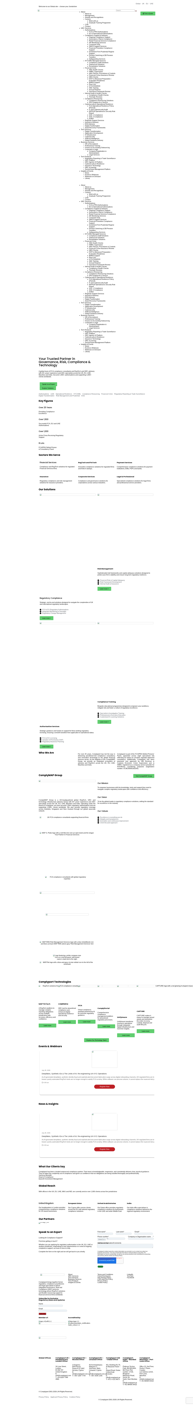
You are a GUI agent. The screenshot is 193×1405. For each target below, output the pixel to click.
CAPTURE (141, 1011)
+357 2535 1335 (96, 1376)
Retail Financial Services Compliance (102, 41)
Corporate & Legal (91, 149)
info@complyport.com (63, 1375)
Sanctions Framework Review (99, 91)
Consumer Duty (94, 44)
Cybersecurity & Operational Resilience (99, 104)
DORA (91, 118)
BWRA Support (94, 82)
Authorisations (90, 30)
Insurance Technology (93, 166)
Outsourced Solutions (96, 64)
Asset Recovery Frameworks (95, 128)
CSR (86, 24)
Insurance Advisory (92, 122)
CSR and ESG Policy (105, 1279)
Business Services (87, 142)
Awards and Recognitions (94, 17)
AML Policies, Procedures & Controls (102, 73)
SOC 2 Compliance (96, 117)
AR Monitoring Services (97, 43)
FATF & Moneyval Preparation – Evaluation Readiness (100, 79)
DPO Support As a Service (98, 102)
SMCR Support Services (97, 46)
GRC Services (86, 28)
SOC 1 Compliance (96, 115)
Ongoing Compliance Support (99, 37)
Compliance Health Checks (99, 95)
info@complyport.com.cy (81, 1374)
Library (87, 178)
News (87, 173)
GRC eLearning (90, 167)
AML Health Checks (96, 70)
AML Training (93, 88)
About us (88, 14)
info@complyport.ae (113, 1377)
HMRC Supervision (96, 71)
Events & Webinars (92, 175)
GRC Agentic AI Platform (93, 162)
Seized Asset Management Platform (97, 169)
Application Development (94, 133)
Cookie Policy (102, 1282)
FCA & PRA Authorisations (98, 32)
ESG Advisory (90, 124)
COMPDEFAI (63, 1004)
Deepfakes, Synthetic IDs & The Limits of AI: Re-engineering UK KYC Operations (74, 1074)
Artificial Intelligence (92, 138)
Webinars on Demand (93, 176)
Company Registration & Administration (97, 152)
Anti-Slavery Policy (104, 1277)
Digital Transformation (93, 131)
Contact (87, 26)
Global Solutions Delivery (94, 140)
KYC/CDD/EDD (94, 86)
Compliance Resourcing (93, 99)
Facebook (130, 1277)
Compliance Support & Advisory (96, 35)
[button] (96, 182)
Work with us (93, 21)
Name (41, 1304)
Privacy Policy (103, 1281)
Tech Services (86, 129)
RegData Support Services (94, 120)
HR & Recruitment (91, 144)
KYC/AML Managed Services (95, 61)
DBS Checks (93, 77)
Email (41, 1309)
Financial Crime (90, 68)
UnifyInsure (122, 1017)
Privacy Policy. (119, 1255)
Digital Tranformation (92, 126)
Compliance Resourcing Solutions (101, 100)
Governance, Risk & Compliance (100, 39)
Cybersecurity (90, 137)
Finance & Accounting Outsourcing (97, 147)
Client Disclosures (104, 1276)
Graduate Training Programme (100, 23)
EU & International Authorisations (101, 33)
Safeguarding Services (97, 59)
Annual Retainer (95, 90)
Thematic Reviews (95, 97)
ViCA (80, 1005)
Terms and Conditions (105, 1274)
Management (89, 15)
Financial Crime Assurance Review (101, 75)
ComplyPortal (104, 1008)
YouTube (130, 1276)
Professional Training (92, 146)
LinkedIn (130, 1274)
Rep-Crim (92, 84)
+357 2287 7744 (80, 1376)
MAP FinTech (44, 1004)
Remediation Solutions (97, 66)
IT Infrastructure (90, 135)
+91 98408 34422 (130, 1384)
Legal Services (94, 155)
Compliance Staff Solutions (98, 62)
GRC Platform (90, 160)
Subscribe (42, 1314)
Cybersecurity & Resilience (94, 164)
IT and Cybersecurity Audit (98, 109)
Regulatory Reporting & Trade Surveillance (100, 158)
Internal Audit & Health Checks (96, 93)
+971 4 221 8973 (114, 1379)
